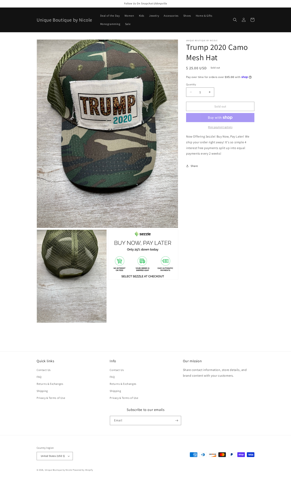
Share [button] (194, 166)
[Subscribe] (176, 420)
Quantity (191, 84)
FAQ (39, 377)
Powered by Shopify (83, 470)
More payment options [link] (220, 126)
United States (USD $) (53, 456)
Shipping (42, 391)
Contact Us (44, 370)
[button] (235, 19)
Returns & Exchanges (50, 384)
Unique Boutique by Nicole (59, 470)
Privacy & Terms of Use (51, 398)
